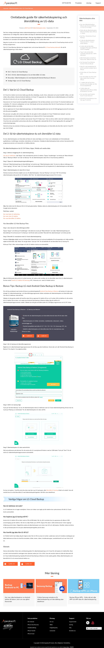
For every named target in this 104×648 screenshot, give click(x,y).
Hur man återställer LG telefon (12, 218)
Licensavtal (52, 630)
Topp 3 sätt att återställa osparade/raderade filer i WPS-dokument (88, 54)
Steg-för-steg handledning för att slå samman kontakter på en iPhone (88, 68)
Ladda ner (29, 335)
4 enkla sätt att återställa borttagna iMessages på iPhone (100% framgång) (88, 48)
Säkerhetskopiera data (15, 8)
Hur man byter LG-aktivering (11, 214)
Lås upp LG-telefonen (9, 155)
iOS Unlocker (31, 621)
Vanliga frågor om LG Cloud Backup (19, 81)
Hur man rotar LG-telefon (10, 216)
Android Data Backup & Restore (49, 291)
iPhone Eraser (31, 633)
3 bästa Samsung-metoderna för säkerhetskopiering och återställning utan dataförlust (50, 599)
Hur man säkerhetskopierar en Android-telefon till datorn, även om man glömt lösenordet (17, 599)
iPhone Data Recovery (33, 624)
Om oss (51, 621)
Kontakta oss (72, 630)
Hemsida (5, 8)
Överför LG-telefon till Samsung (20, 280)
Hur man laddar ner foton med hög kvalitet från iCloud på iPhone (88, 78)
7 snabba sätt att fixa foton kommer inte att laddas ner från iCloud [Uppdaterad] (88, 84)
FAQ (70, 627)
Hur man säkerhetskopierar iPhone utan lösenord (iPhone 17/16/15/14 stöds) (88, 26)
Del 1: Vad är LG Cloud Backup (18, 72)
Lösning (88, 3)
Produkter (78, 3)
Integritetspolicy (54, 627)
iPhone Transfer (31, 630)
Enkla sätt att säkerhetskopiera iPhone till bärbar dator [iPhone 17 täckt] (88, 32)
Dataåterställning (32, 627)
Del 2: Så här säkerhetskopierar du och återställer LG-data (26, 75)
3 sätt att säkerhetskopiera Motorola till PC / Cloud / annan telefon (87, 42)
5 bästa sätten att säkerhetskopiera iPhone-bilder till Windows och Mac (88, 90)
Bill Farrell (28, 28)
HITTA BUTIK (66, 3)
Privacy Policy (66, 647)
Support (98, 3)
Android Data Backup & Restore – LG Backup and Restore (23, 309)
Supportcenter (72, 621)
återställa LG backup (52, 490)
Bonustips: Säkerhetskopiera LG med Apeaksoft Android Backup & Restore (32, 78)
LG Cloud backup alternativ (53, 47)
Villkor (51, 624)
